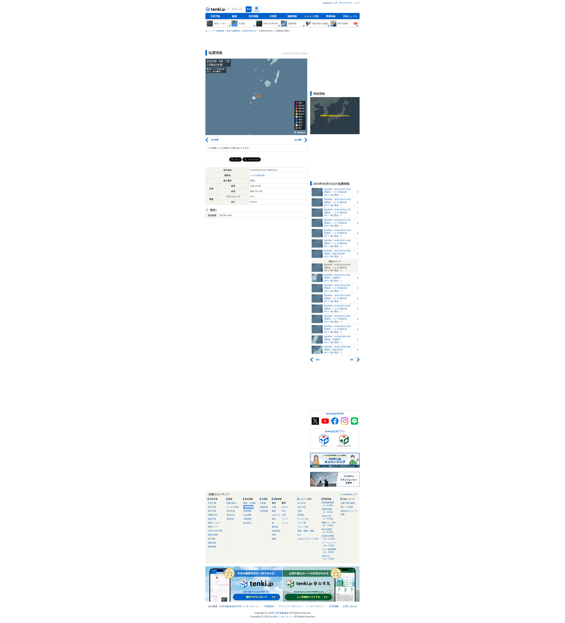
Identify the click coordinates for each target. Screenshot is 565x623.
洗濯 (274, 507)
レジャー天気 (311, 16)
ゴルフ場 (302, 523)
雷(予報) (211, 539)
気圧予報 (212, 511)
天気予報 (215, 16)
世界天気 (212, 507)
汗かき (285, 507)
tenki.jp (215, 10)
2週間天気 (212, 515)
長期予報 (212, 519)
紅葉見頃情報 (328, 537)
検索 (249, 9)
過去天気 (231, 515)
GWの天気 (327, 517)
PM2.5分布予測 (215, 531)
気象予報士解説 (348, 503)
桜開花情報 (327, 510)
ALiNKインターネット (246, 606)
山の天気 (302, 503)
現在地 (256, 11)
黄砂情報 (212, 546)
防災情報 (253, 16)
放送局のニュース (349, 511)
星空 (274, 519)
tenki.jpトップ (330, 3)
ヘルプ (356, 3)
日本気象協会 (227, 606)
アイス (285, 519)
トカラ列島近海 (257, 175)
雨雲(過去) (231, 503)
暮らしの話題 (347, 507)
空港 (300, 511)
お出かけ (276, 515)
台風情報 (247, 519)
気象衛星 (264, 507)
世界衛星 (264, 511)
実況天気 (231, 511)
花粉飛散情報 (328, 503)
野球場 (301, 515)
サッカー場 (303, 519)
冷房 (284, 515)
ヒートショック (329, 544)
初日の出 (328, 557)
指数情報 (292, 16)
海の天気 (302, 507)
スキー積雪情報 (329, 550)
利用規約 (269, 606)
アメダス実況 (233, 507)
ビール (285, 523)
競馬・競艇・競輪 (306, 531)
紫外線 (275, 527)
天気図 (272, 16)
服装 (274, 511)
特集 (343, 514)
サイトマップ (345, 3)
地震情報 (249, 507)
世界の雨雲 (213, 535)
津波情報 (247, 511)
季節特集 (330, 16)
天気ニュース (350, 16)
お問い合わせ (350, 606)
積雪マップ (213, 527)
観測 (234, 16)
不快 (284, 511)
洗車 (274, 535)
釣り (300, 535)
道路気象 (212, 543)
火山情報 (247, 515)
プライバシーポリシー (290, 606)
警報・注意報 (249, 503)
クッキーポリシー (315, 606)
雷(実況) (230, 519)
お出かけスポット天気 (308, 539)
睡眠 (274, 539)
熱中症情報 (327, 530)
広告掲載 (334, 606)
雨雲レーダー (214, 523)
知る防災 (247, 523)
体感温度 (276, 531)
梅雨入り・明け (329, 523)
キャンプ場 (303, 527)
